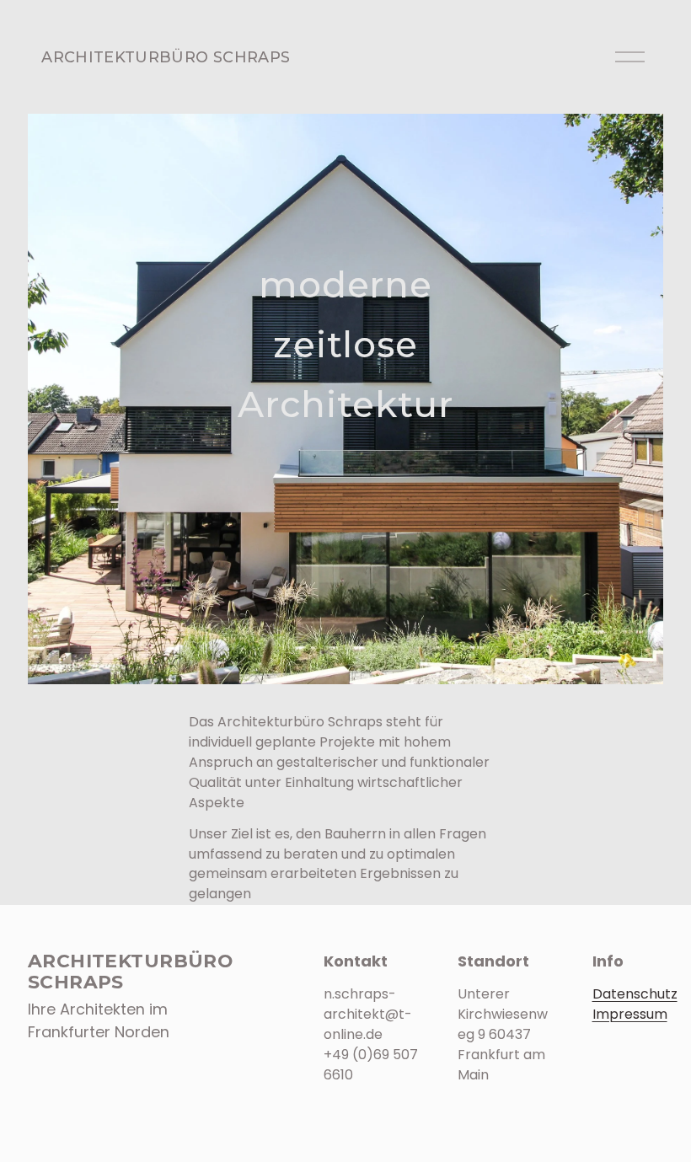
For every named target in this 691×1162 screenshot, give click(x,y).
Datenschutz (635, 994)
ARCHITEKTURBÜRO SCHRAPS (165, 57)
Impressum (629, 1014)
